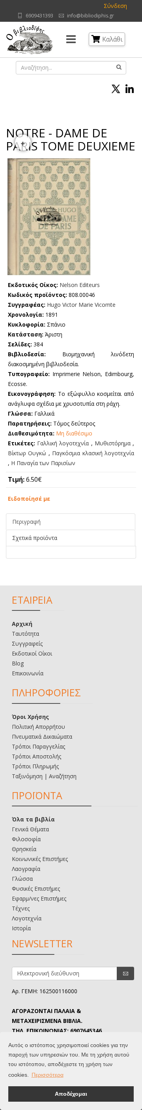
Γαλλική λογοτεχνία (63, 443)
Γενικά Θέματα (30, 829)
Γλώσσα (22, 878)
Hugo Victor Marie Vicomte (81, 304)
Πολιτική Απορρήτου (38, 726)
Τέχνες (21, 908)
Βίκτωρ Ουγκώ (27, 453)
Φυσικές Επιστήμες (36, 888)
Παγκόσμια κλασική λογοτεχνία (93, 453)
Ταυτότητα (25, 633)
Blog (18, 663)
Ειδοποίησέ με (29, 498)
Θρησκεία (24, 849)
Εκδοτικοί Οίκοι (32, 653)
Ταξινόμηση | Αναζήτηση (44, 776)
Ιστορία (21, 928)
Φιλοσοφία (26, 839)
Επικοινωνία (27, 673)
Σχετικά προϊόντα (34, 538)
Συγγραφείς (27, 643)
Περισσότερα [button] (48, 1075)
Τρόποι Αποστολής (36, 756)
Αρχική (22, 623)
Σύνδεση (115, 6)
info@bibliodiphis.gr (90, 15)
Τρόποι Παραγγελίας (38, 746)
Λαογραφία (26, 868)
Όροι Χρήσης (30, 716)
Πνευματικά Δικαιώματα (42, 736)
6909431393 (39, 15)
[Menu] (71, 39)
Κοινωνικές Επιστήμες (40, 859)
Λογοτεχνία (26, 918)
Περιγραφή (26, 521)
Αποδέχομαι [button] (71, 1094)
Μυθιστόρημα (113, 443)
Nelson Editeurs (80, 285)
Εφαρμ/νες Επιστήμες (39, 898)
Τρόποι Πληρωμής (35, 766)
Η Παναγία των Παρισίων (43, 463)
